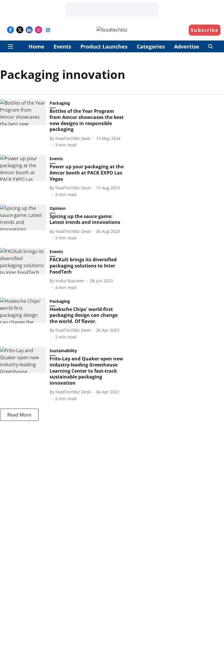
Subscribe (204, 30)
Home (36, 46)
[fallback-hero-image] (25, 123)
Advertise (186, 46)
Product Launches (103, 46)
